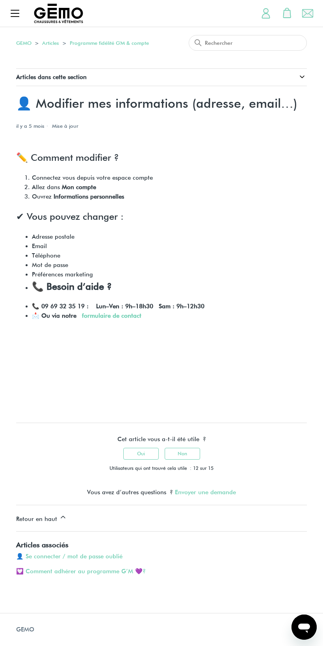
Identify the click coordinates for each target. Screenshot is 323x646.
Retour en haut (37, 519)
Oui (141, 453)
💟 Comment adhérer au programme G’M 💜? (81, 571)
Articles (50, 43)
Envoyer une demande (205, 492)
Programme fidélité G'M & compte (109, 43)
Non (182, 453)
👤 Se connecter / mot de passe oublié (69, 556)
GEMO (24, 43)
